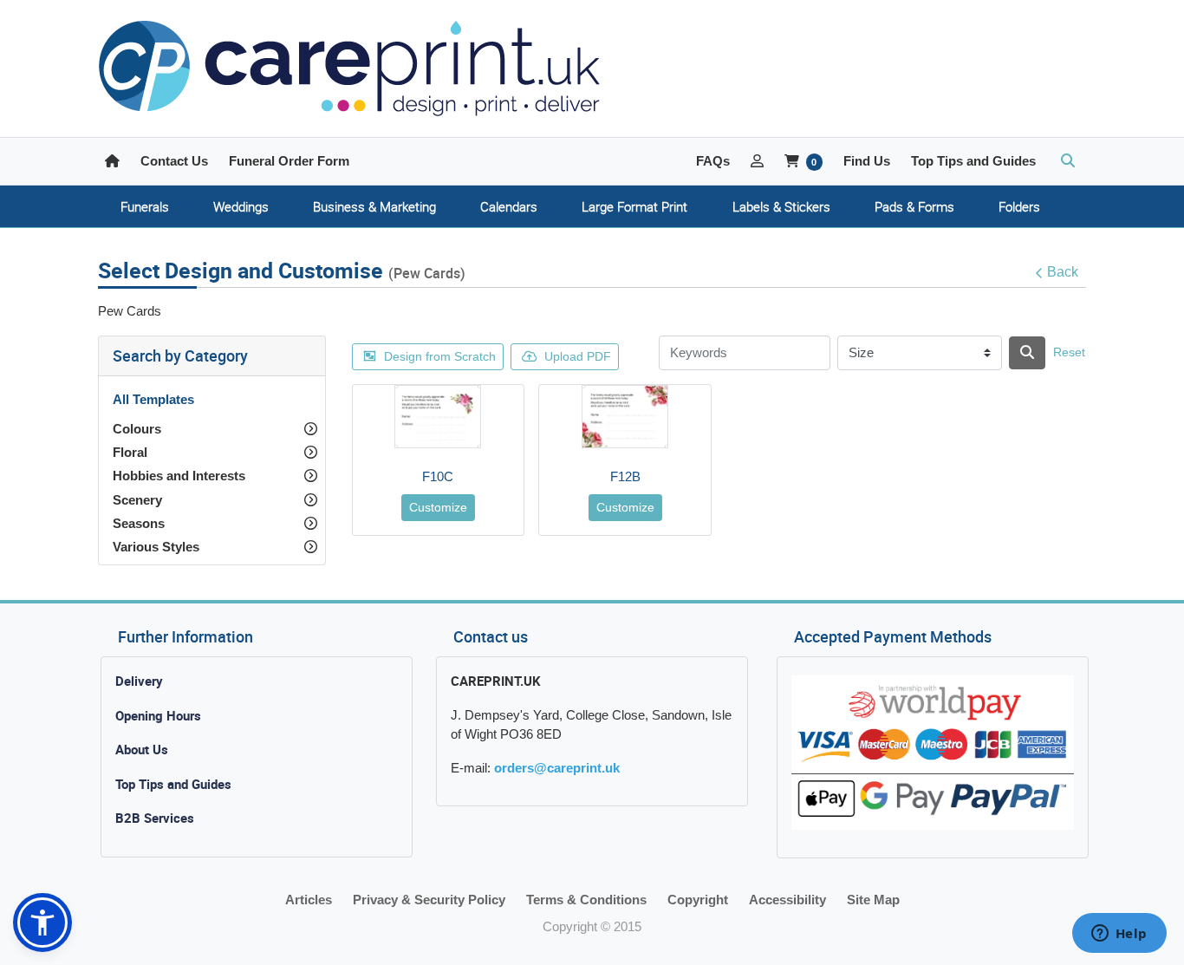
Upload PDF (577, 356)
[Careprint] (349, 68)
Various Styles (156, 546)
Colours (137, 428)
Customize (438, 507)
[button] (42, 922)
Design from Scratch (440, 356)
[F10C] (437, 416)
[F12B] (625, 416)
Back (1062, 271)
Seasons (139, 523)
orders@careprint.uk (557, 767)
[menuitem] (144, 206)
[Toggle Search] (1068, 161)
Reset (1069, 352)
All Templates (153, 399)
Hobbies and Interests (179, 475)
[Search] (1027, 352)
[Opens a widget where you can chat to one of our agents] (1119, 934)
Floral (130, 452)
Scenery (137, 499)
